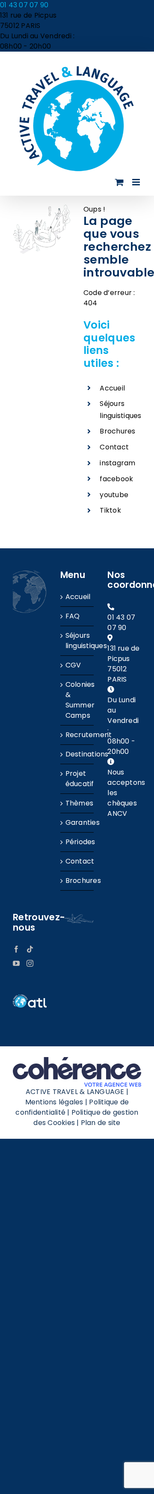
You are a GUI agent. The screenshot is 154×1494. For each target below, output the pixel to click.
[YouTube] (16, 963)
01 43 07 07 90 (24, 5)
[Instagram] (30, 963)
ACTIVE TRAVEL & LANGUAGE (75, 1092)
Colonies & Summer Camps (77, 699)
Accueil (112, 388)
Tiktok (110, 510)
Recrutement (77, 735)
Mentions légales (54, 1102)
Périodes (77, 842)
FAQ (72, 616)
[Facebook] (16, 949)
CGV (73, 665)
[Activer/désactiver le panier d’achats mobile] (119, 182)
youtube (114, 495)
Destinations (77, 754)
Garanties (77, 822)
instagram (117, 463)
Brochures (117, 431)
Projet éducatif (77, 779)
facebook (116, 479)
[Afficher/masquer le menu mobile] (136, 182)
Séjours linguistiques (77, 640)
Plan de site (101, 1123)
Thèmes (77, 803)
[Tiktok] (30, 949)
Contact (114, 447)
